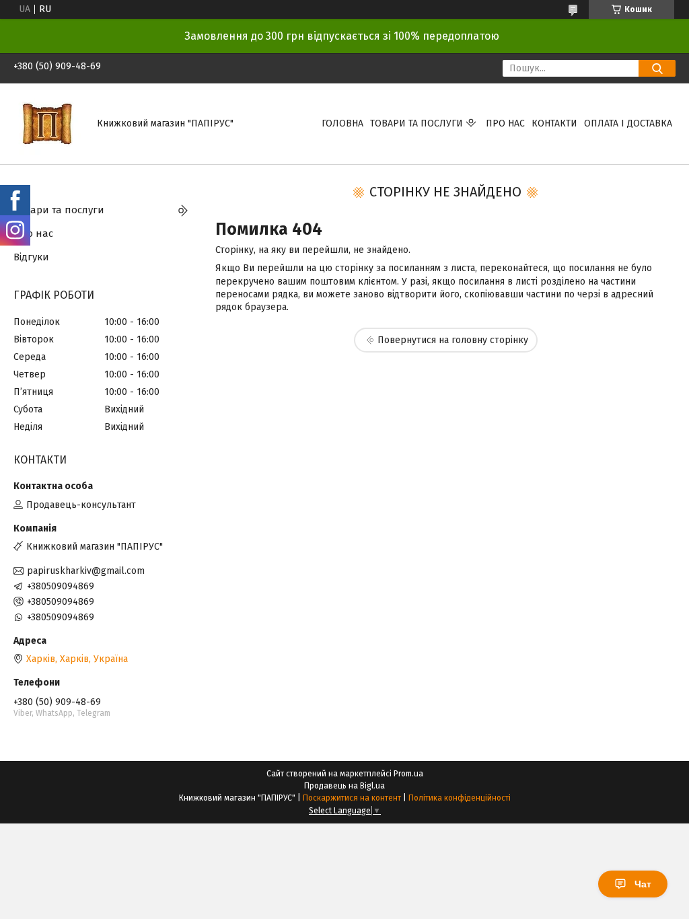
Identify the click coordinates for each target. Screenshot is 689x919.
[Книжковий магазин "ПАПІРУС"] (47, 123)
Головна (342, 123)
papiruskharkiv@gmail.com (86, 571)
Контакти (554, 123)
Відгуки (31, 257)
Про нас (505, 123)
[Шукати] (657, 68)
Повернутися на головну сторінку (452, 340)
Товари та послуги (416, 123)
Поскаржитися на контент (352, 798)
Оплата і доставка (628, 123)
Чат (642, 884)
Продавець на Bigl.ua (344, 786)
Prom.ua (408, 773)
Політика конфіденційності (459, 798)
